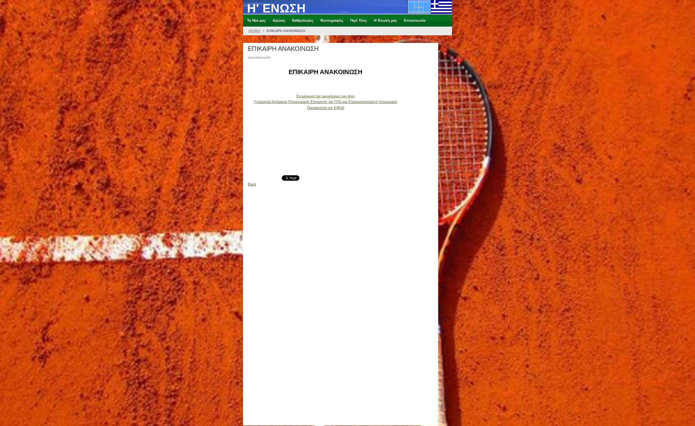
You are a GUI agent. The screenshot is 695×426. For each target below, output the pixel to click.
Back (252, 184)
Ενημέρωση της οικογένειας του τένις (325, 96)
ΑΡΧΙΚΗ (254, 31)
